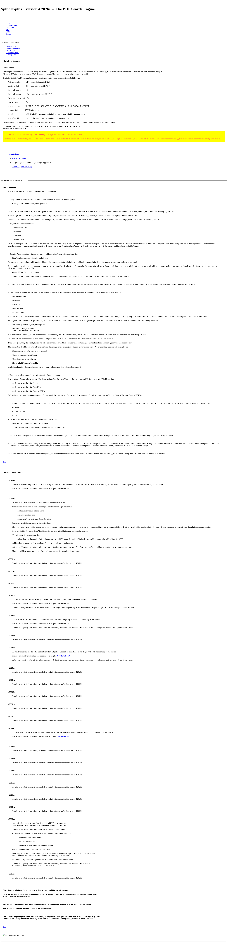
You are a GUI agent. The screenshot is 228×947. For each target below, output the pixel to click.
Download (10, 28)
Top (4, 462)
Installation (11, 51)
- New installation (19, 158)
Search (8, 34)
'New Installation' (63, 656)
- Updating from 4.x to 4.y (22, 167)
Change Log (11, 55)
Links (8, 32)
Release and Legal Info (15, 48)
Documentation (11, 25)
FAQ (8, 30)
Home (8, 23)
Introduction (11, 46)
